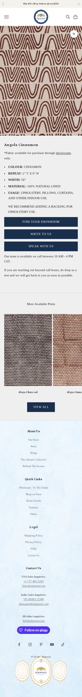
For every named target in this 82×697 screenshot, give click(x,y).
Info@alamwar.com (34, 620)
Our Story (33, 439)
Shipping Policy (33, 535)
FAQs (33, 548)
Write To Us (40, 234)
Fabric (33, 514)
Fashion (33, 507)
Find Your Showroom (41, 221)
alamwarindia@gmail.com (34, 603)
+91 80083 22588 (33, 599)
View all (41, 407)
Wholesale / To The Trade (33, 487)
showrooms (63, 153)
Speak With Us (41, 246)
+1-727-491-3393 (34, 581)
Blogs (33, 452)
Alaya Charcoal (28, 392)
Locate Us (33, 555)
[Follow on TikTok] (63, 644)
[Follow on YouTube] (52, 644)
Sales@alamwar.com (33, 585)
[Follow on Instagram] (30, 644)
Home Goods (33, 500)
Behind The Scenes (34, 466)
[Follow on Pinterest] (41, 644)
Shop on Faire (33, 494)
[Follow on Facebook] (19, 644)
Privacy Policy (33, 542)
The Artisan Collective (33, 459)
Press (33, 446)
